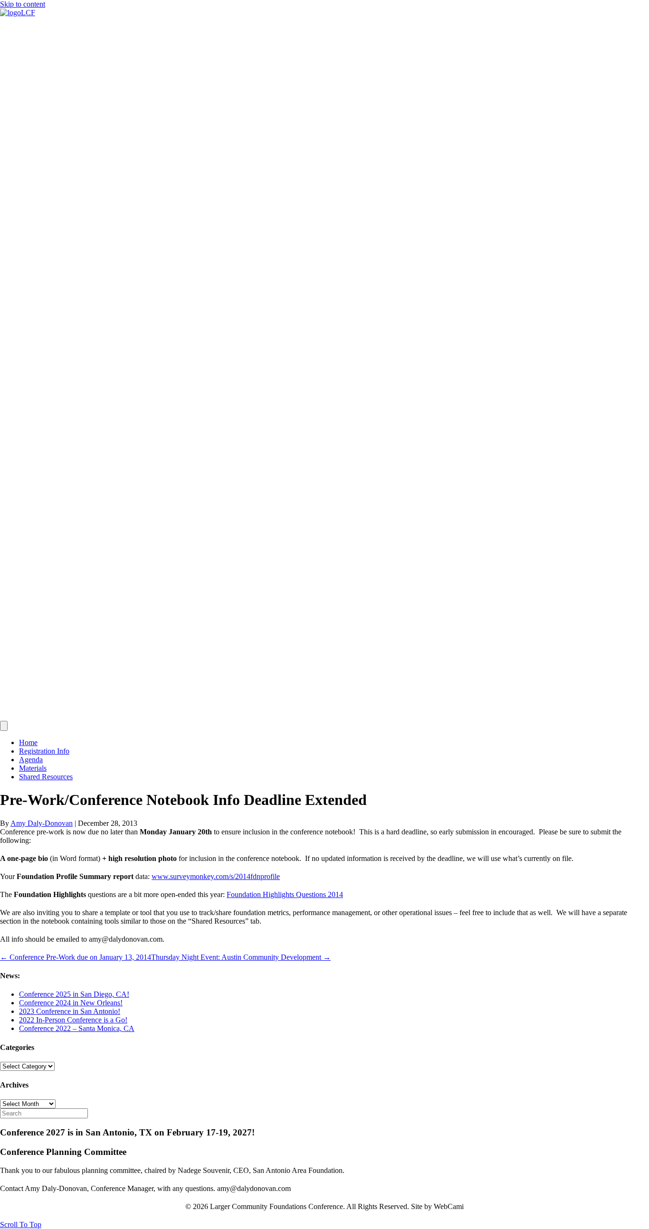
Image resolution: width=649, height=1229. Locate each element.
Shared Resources (46, 777)
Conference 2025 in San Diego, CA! (74, 994)
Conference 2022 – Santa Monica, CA (76, 1028)
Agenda (31, 760)
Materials (33, 768)
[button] (20, 1224)
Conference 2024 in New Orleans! (71, 1003)
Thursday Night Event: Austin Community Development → (241, 957)
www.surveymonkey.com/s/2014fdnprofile (216, 876)
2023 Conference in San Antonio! (69, 1011)
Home (28, 742)
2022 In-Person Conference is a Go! (73, 1020)
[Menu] (4, 726)
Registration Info (44, 751)
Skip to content (22, 4)
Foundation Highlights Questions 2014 (285, 894)
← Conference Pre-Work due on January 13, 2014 (75, 957)
